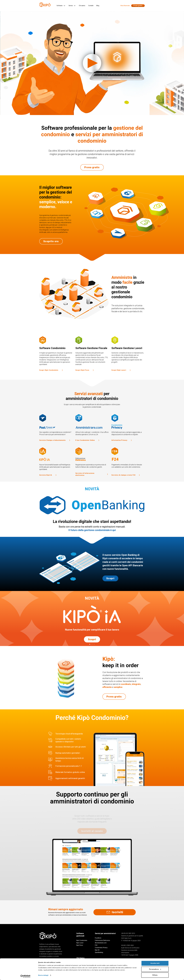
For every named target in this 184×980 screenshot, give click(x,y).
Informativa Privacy (119, 440)
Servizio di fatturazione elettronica (84, 474)
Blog (97, 5)
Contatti (90, 5)
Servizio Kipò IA (45, 475)
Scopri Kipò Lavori (118, 370)
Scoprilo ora (51, 241)
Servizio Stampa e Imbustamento (52, 440)
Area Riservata (125, 5)
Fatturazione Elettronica (102, 940)
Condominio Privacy (101, 947)
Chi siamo (82, 5)
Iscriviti (117, 912)
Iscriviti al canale (92, 831)
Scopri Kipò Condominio (48, 370)
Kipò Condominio (81, 940)
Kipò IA (97, 950)
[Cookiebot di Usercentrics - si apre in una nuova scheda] (25, 976)
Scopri (110, 578)
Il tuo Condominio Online (85, 440)
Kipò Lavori (79, 943)
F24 (96, 945)
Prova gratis (137, 5)
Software (59, 5)
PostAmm (98, 938)
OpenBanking (99, 952)
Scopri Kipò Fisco (82, 370)
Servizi (71, 5)
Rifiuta (154, 975)
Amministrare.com (101, 943)
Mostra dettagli (43, 975)
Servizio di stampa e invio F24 (123, 475)
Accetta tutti (155, 963)
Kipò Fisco (79, 945)
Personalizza (154, 969)
